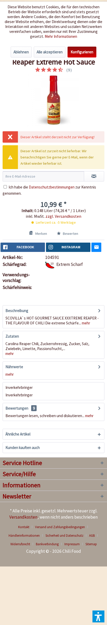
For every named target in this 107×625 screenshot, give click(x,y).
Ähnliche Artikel (17, 434)
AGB (92, 535)
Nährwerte (14, 366)
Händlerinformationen (24, 535)
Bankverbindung (47, 544)
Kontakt (23, 527)
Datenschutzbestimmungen (52, 187)
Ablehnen (21, 51)
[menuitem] (26, 527)
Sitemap (91, 544)
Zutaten (12, 336)
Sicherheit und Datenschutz (64, 535)
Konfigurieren (82, 51)
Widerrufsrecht (20, 544)
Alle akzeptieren (50, 51)
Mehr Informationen (61, 36)
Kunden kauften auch (22, 447)
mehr (85, 323)
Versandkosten (23, 517)
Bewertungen (16, 408)
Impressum (72, 544)
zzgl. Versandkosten (63, 216)
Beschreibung (16, 310)
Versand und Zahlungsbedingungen (60, 527)
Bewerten (70, 233)
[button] (98, 616)
